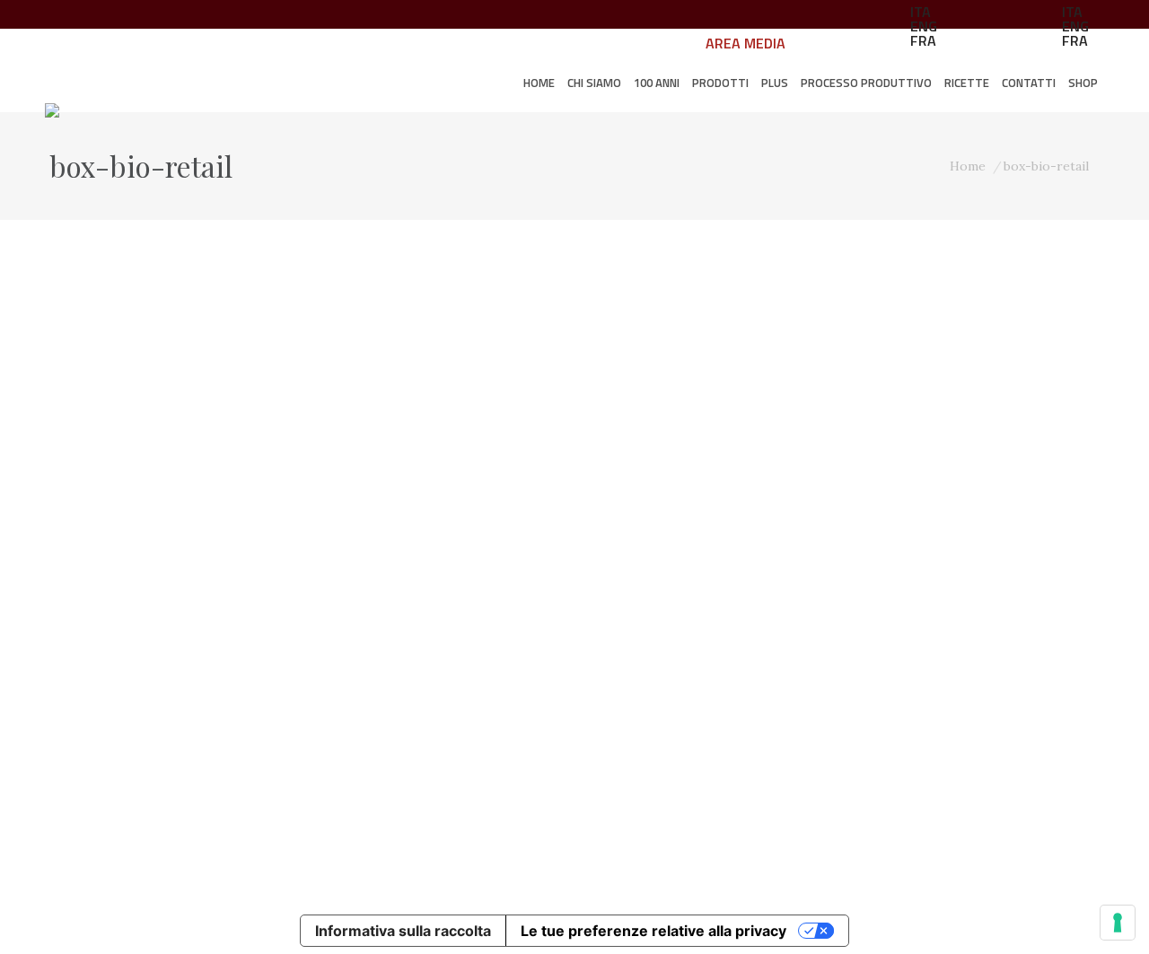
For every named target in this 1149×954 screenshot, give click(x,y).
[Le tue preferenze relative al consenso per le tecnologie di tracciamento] (1118, 923)
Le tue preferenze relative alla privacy (653, 931)
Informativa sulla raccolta (403, 931)
